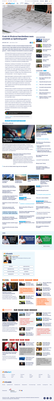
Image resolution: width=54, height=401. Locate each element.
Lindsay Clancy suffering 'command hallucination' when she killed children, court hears (44, 361)
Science (27, 339)
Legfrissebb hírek (10, 384)
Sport (17, 339)
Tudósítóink (22, 374)
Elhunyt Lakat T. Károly (41, 163)
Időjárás (49, 377)
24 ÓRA (45, 70)
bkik (18, 120)
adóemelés (13, 120)
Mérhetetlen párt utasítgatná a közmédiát (5, 181)
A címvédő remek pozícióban (44, 194)
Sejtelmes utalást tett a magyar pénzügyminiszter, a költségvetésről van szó (9, 191)
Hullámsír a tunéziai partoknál (27, 203)
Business (12, 339)
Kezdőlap (7, 116)
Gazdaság (3, 377)
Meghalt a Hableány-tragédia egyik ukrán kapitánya (41, 135)
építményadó (22, 120)
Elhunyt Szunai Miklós (43, 160)
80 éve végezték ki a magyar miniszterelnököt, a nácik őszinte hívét (43, 208)
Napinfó (31, 377)
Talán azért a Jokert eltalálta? (42, 197)
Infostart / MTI (5, 42)
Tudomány (13, 374)
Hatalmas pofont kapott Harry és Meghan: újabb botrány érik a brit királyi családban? (26, 321)
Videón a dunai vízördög (43, 139)
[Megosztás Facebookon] (30, 42)
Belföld (11, 116)
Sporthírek (39, 384)
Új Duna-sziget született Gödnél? (33, 181)
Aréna (51, 384)
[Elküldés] (34, 42)
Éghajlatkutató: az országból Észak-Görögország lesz (18, 181)
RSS (12, 398)
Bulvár (31, 374)
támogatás (7, 120)
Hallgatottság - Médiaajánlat (15, 397)
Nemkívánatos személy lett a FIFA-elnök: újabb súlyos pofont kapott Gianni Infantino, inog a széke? (43, 332)
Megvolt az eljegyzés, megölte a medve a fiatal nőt (26, 222)
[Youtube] (51, 398)
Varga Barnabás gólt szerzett (42, 190)
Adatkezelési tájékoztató (30, 397)
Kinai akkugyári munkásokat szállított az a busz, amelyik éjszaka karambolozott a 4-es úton (9, 218)
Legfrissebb (40, 374)
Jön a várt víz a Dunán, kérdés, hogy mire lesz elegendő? (15, 166)
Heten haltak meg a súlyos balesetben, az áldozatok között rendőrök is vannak (43, 168)
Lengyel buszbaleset (27, 3)
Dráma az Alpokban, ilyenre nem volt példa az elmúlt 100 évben (43, 202)
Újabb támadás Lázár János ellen (44, 148)
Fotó (48, 374)
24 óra (17, 3)
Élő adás (11, 266)
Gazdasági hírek (45, 384)
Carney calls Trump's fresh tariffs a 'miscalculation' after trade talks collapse (9, 353)
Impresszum (23, 397)
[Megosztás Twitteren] (32, 42)
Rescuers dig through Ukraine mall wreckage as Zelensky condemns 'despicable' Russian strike (26, 351)
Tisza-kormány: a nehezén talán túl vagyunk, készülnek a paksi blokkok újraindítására (43, 301)
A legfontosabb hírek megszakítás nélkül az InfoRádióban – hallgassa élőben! (44, 182)
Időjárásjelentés (24, 384)
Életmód (21, 377)
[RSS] (45, 398)
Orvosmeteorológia (32, 384)
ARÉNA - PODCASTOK (47, 3)
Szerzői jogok (9, 398)
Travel (22, 339)
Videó (40, 377)
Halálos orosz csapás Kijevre (24, 194)
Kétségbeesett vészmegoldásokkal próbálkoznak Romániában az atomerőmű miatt (26, 217)
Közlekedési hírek (17, 384)
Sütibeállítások (16, 398)
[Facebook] (48, 398)
